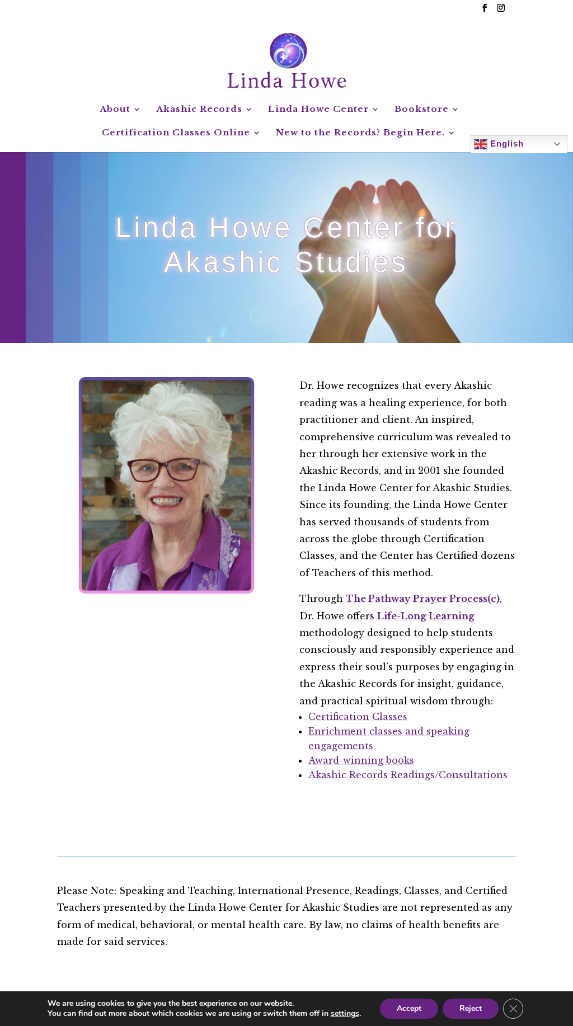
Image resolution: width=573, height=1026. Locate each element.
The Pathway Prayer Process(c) (423, 598)
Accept (409, 1008)
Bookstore (421, 109)
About (115, 109)
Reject (470, 1008)
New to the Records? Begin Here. (360, 133)
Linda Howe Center (318, 109)
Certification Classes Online (176, 133)
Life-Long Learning (426, 616)
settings (345, 1014)
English (505, 143)
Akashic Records (199, 109)
